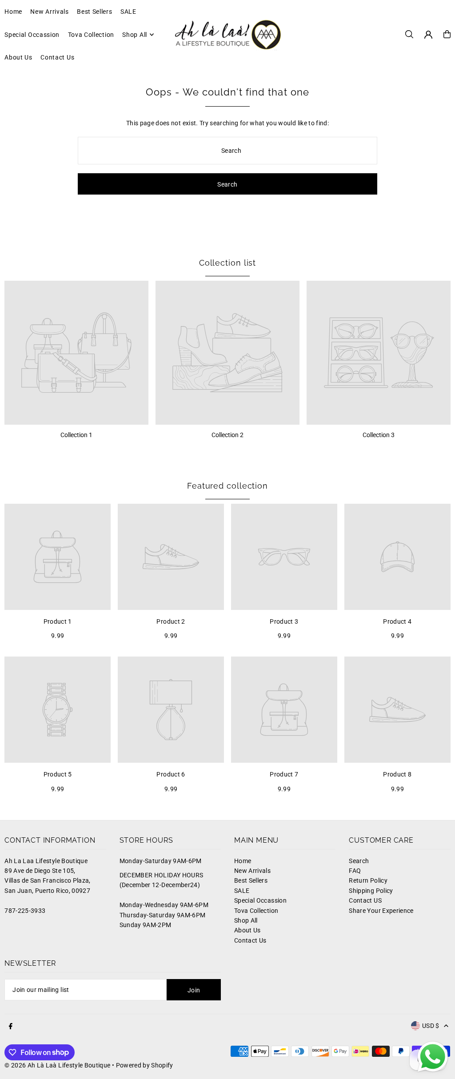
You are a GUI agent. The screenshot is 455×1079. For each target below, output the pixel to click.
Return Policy (368, 880)
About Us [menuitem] (18, 57)
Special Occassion (260, 900)
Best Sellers (250, 880)
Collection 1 (76, 434)
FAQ (355, 870)
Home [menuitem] (13, 11)
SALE (241, 890)
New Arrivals (252, 870)
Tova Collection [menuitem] (91, 34)
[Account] (428, 35)
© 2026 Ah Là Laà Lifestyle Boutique (57, 1065)
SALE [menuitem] (128, 11)
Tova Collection (256, 910)
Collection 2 (227, 434)
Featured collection (227, 485)
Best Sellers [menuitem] (94, 11)
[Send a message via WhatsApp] (433, 1057)
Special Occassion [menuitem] (32, 34)
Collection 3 (379, 434)
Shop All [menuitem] (134, 34)
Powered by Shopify (144, 1065)
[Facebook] (10, 1026)
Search (359, 860)
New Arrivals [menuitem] (49, 11)
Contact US (365, 900)
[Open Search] (409, 34)
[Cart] (447, 34)
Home (242, 860)
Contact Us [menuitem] (57, 57)
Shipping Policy (371, 890)
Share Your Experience (381, 910)
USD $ (430, 1025)
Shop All (246, 920)
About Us (247, 930)
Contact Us (250, 940)
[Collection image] (76, 353)
